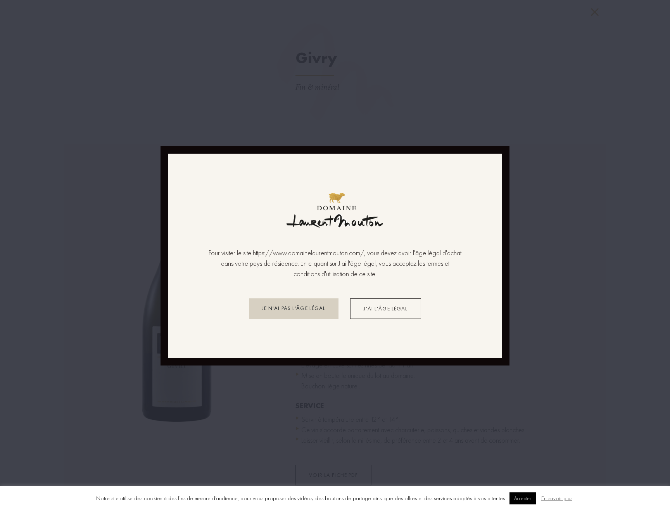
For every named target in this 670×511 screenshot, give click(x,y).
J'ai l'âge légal (386, 308)
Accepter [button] (522, 498)
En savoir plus (556, 498)
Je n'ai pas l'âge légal (294, 308)
